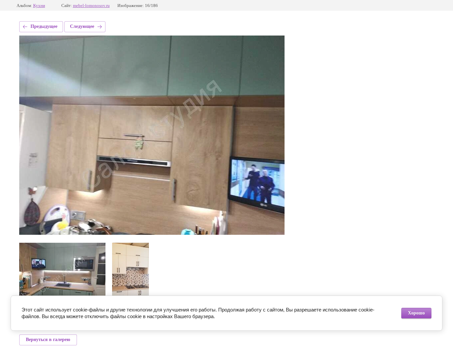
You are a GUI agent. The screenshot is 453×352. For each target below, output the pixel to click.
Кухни (39, 5)
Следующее (82, 26)
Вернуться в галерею (48, 339)
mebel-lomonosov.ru (91, 5)
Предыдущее (44, 26)
